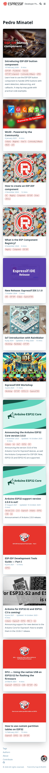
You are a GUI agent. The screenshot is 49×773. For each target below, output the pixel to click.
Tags (5, 748)
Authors (6, 752)
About (5, 755)
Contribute (8, 759)
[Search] (40, 4)
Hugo (37, 767)
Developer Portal (32, 4)
